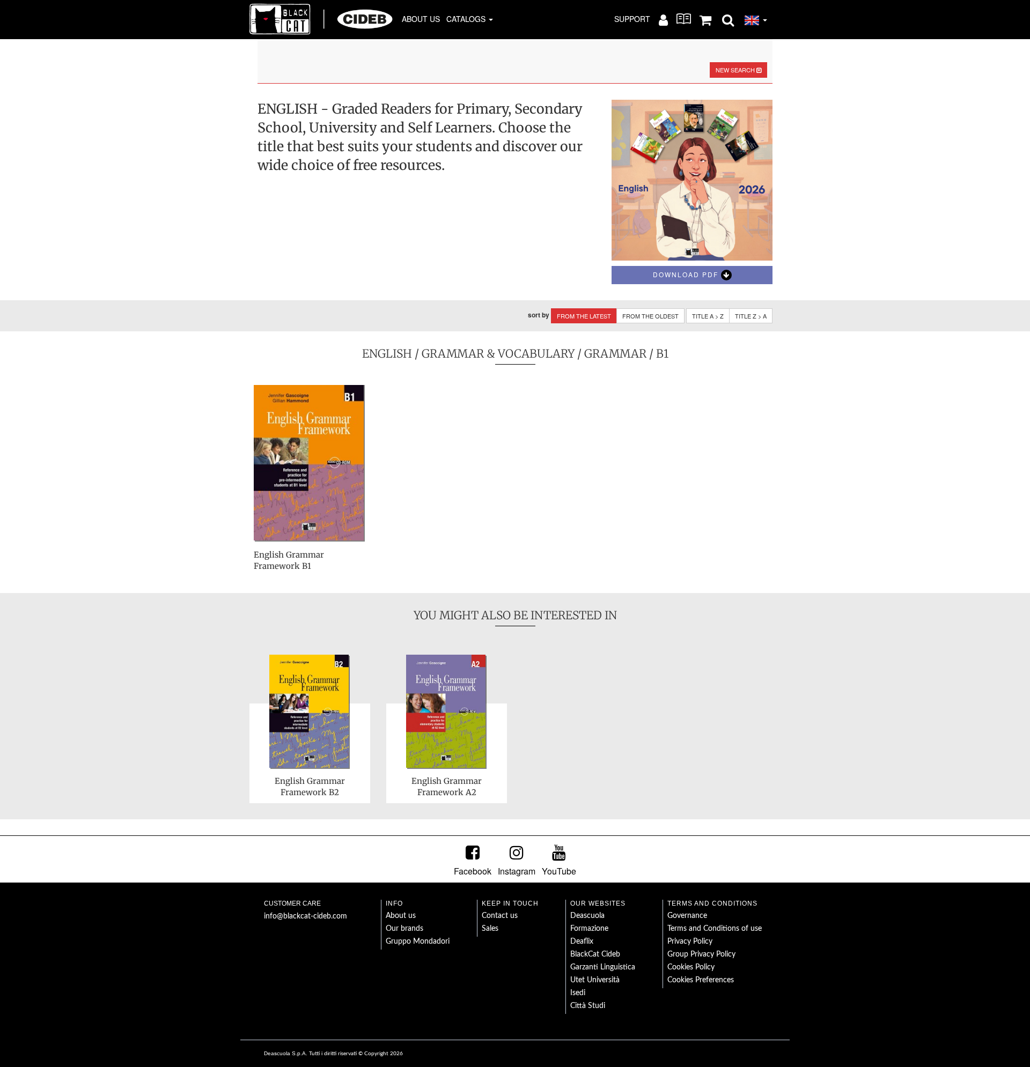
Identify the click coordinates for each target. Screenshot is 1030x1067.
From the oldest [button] (650, 316)
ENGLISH (387, 353)
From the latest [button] (584, 316)
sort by (538, 315)
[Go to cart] (705, 19)
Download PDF (687, 274)
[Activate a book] (683, 19)
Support (632, 18)
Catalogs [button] (467, 18)
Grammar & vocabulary (498, 353)
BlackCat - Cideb (321, 19)
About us (421, 18)
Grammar (615, 353)
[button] (728, 19)
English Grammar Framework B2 (310, 786)
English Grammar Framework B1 (289, 560)
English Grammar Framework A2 (446, 786)
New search (736, 69)
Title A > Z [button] (708, 316)
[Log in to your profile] (663, 19)
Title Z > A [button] (751, 316)
